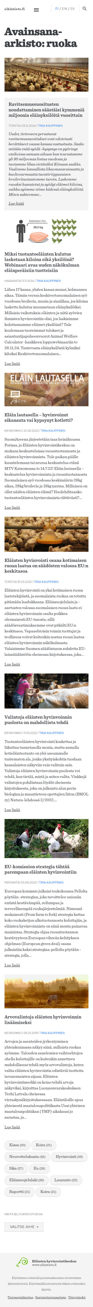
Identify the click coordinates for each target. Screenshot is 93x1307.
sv (72, 9)
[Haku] (84, 9)
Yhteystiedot (77, 1297)
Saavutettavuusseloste (50, 1297)
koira (44, 1145)
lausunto (65, 1180)
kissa (17, 1145)
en (64, 9)
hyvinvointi (69, 1157)
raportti (19, 1192)
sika (16, 1168)
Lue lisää (16, 204)
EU (39, 1168)
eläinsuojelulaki (26, 1180)
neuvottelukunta (27, 1157)
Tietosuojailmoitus (20, 1297)
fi (57, 9)
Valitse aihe (22, 1227)
